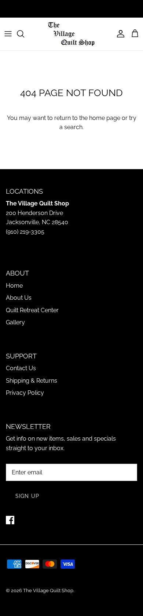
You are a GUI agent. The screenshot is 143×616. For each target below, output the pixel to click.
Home (14, 285)
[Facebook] (10, 520)
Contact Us (21, 368)
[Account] (119, 34)
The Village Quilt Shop (48, 590)
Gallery (15, 322)
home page (104, 117)
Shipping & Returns (31, 380)
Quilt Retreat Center (32, 310)
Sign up (27, 496)
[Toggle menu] (8, 34)
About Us (19, 297)
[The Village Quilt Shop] (71, 34)
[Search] (24, 34)
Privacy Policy (25, 392)
